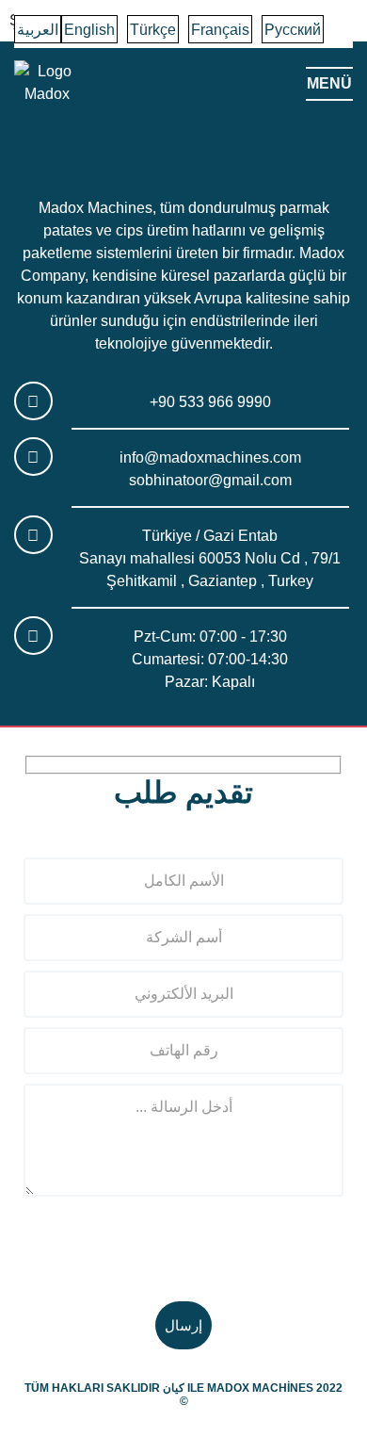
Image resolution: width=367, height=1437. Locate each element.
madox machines (260, 1388)
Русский (292, 30)
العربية (37, 30)
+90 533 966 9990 (210, 402)
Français (220, 30)
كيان (173, 1388)
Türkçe (153, 30)
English (89, 30)
